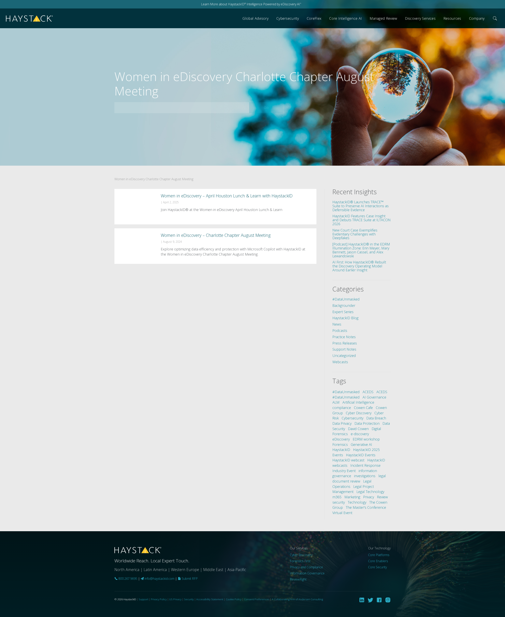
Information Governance (307, 573)
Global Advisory (255, 18)
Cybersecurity (287, 18)
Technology (357, 502)
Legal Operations (351, 484)
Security (189, 599)
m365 (336, 497)
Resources (452, 18)
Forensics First (300, 561)
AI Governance (374, 397)
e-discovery (360, 433)
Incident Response (365, 465)
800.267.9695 (127, 578)
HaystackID (29, 18)
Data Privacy (342, 423)
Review (382, 497)
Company (477, 18)
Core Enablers (378, 561)
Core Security (377, 567)
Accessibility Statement (209, 599)
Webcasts (340, 361)
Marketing (352, 497)
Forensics (340, 444)
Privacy (368, 497)
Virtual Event (342, 512)
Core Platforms (378, 555)
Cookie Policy (233, 599)
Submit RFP (189, 578)
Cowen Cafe (363, 407)
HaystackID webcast (348, 460)
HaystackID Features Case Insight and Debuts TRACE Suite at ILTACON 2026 (361, 220)
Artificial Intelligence (358, 402)
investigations (364, 475)
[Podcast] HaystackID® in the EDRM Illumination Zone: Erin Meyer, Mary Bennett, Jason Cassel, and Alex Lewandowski (361, 250)
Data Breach (376, 418)
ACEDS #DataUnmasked (359, 394)
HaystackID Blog (345, 318)
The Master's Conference (366, 507)
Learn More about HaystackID (223, 4)
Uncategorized (344, 355)
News (336, 324)
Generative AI (361, 444)
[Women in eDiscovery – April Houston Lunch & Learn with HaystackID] (215, 206)
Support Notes (344, 349)
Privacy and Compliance (306, 567)
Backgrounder (343, 305)
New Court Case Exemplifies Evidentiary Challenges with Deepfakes (354, 234)
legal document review (359, 478)
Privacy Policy (159, 599)
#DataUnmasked (346, 299)
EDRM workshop (366, 439)
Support (143, 599)
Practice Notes (344, 336)
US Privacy (175, 599)
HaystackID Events (360, 455)
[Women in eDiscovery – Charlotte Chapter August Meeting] (215, 246)
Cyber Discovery (358, 413)
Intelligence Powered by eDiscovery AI (273, 4)
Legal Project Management (353, 489)
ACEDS (368, 391)
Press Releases (344, 343)
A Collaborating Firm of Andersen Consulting (297, 599)
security (338, 502)
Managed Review (383, 18)
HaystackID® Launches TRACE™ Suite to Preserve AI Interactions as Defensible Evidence (360, 206)
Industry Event (344, 470)
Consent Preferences (256, 599)
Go (272, 107)
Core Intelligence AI (345, 18)
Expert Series (343, 311)
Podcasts (339, 330)
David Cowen (358, 428)
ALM (335, 402)
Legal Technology (370, 491)
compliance (341, 407)
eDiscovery (341, 439)
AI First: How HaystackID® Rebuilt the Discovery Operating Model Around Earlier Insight (359, 266)
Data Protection (367, 423)
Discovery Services (420, 18)
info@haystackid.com (159, 578)
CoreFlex (314, 18)
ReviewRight (298, 579)
